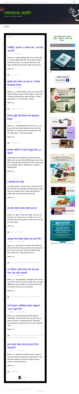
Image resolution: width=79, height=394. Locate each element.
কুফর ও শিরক (18, 109)
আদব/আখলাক (20, 335)
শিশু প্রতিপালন (33, 337)
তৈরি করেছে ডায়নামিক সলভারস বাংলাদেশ (54, 391)
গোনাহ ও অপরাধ (27, 296)
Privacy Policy (68, 391)
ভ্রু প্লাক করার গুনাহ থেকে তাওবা (22, 208)
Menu (6, 27)
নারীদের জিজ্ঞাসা (17, 337)
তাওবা (18, 75)
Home (7, 2)
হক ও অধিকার (18, 143)
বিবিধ (13, 143)
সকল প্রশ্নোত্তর (42, 2)
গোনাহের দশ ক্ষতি (15, 181)
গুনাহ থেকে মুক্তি (24, 262)
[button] (73, 59)
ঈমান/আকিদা (12, 109)
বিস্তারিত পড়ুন (11, 69)
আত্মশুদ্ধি (18, 262)
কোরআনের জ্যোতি (17, 13)
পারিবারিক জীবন (24, 337)
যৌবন (28, 337)
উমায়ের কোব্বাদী (18, 53)
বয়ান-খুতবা (70, 132)
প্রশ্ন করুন (20, 2)
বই (26, 2)
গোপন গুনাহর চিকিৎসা (32, 262)
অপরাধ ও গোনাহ (13, 75)
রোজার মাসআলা (70, 191)
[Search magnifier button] (73, 45)
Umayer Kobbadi (60, 80)
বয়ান (35, 2)
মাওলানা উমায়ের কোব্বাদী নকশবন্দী (38, 389)
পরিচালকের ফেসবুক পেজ (62, 77)
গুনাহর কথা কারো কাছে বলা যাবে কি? (24, 238)
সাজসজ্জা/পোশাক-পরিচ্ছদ (18, 232)
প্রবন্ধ (13, 2)
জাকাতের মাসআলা (62, 197)
